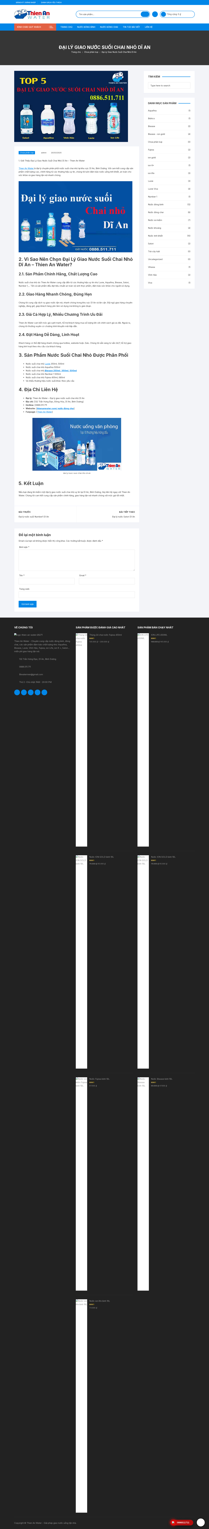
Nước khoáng (154, 228)
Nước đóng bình (86, 27)
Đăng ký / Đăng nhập (25, 2)
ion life (151, 173)
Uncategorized (155, 259)
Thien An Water (26, 168)
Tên (21, 575)
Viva (150, 282)
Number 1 (152, 196)
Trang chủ (66, 27)
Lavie (48, 363)
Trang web (24, 589)
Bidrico (151, 118)
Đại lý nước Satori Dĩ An (123, 516)
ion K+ (151, 165)
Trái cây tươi (154, 251)
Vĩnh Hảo (152, 275)
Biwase (151, 126)
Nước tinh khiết (155, 235)
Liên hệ (148, 27)
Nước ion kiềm (155, 220)
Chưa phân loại (27, 152)
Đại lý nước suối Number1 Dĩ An (34, 516)
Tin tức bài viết (131, 27)
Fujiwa (151, 149)
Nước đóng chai (109, 27)
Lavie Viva (153, 188)
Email (82, 575)
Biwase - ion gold (156, 134)
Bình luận (24, 547)
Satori (151, 243)
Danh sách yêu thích (51, 2)
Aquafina (152, 110)
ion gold (152, 157)
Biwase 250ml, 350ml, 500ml (60, 370)
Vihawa (151, 267)
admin (43, 152)
